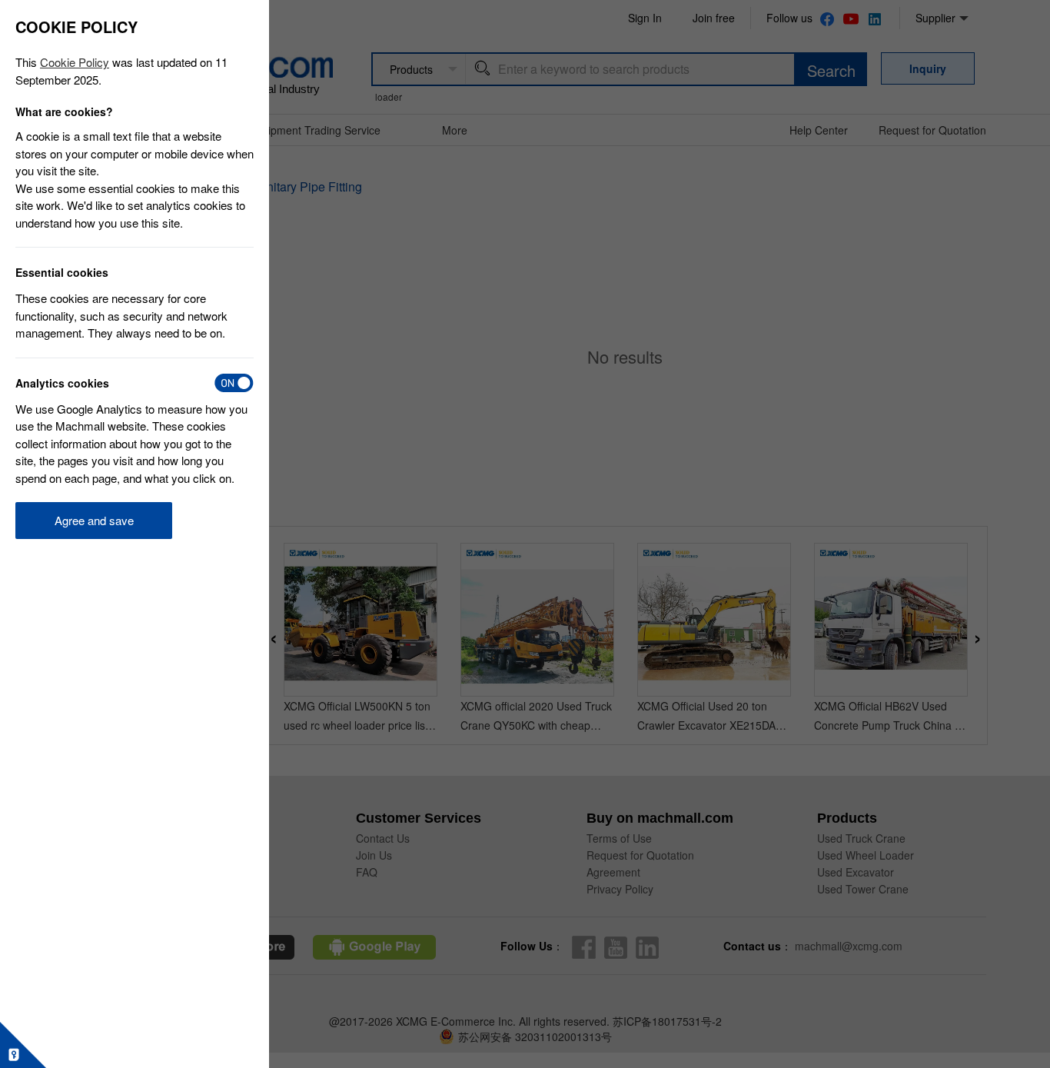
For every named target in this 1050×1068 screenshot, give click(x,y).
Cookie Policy (74, 62)
